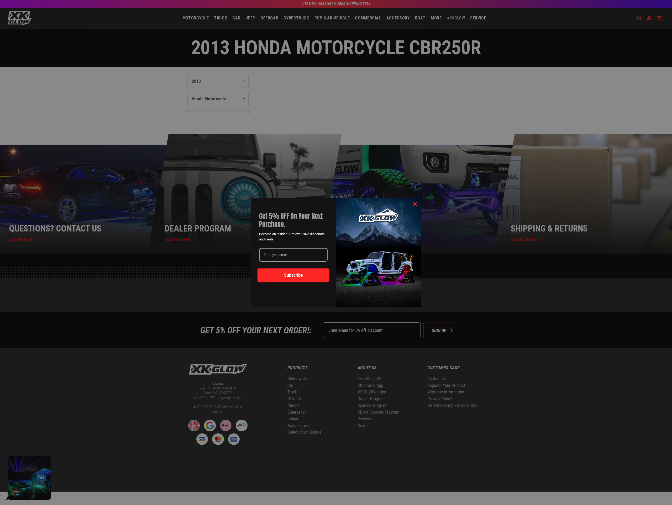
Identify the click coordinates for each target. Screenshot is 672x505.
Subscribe (293, 275)
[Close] (415, 204)
